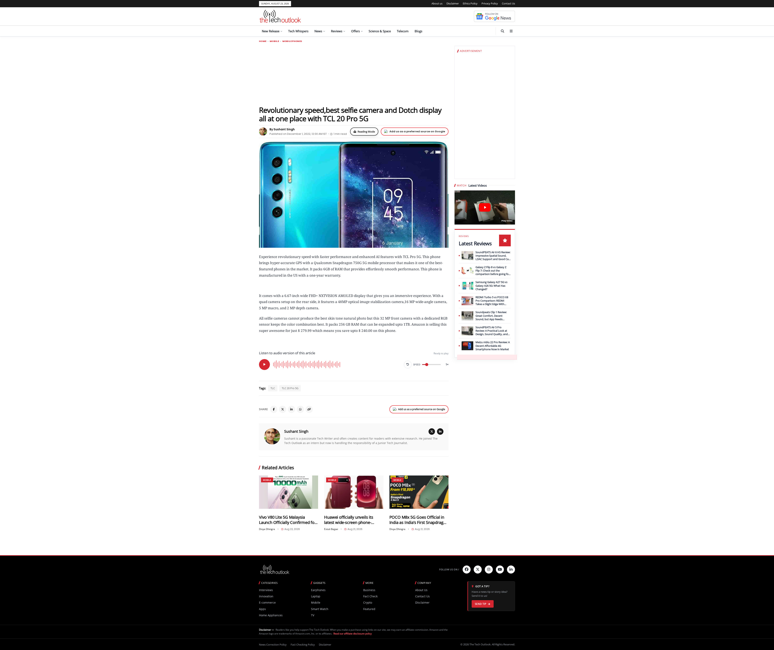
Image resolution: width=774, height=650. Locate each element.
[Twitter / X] (282, 409)
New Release (270, 31)
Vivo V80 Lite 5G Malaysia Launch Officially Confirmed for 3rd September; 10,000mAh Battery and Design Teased (287, 520)
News (318, 31)
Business (369, 590)
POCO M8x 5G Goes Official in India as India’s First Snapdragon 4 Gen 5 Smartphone (418, 520)
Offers (355, 31)
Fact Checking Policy (303, 644)
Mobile (274, 41)
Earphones (318, 590)
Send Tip (480, 604)
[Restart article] (408, 364)
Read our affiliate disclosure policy (352, 633)
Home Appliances (271, 615)
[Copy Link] (309, 409)
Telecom (403, 31)
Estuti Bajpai (331, 529)
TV (312, 615)
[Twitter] (478, 569)
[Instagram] (489, 569)
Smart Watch (319, 609)
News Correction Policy (273, 644)
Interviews (266, 590)
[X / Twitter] (432, 431)
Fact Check (370, 596)
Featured (369, 609)
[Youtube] (500, 569)
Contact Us (508, 3)
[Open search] (502, 31)
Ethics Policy (470, 3)
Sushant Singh (296, 431)
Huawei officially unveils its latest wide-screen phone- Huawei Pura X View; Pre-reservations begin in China (349, 520)
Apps (262, 609)
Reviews (336, 31)
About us (437, 3)
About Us (421, 590)
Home (262, 41)
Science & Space (380, 31)
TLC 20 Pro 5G (290, 388)
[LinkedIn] (291, 409)
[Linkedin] (511, 569)
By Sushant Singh (282, 129)
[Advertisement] (353, 74)
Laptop (315, 596)
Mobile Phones (292, 41)
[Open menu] (511, 31)
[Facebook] (273, 409)
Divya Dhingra (267, 529)
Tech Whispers (298, 31)
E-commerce (267, 602)
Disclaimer (452, 3)
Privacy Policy (490, 3)
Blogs (418, 31)
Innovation (266, 596)
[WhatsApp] (300, 409)
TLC (272, 388)
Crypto (367, 602)
